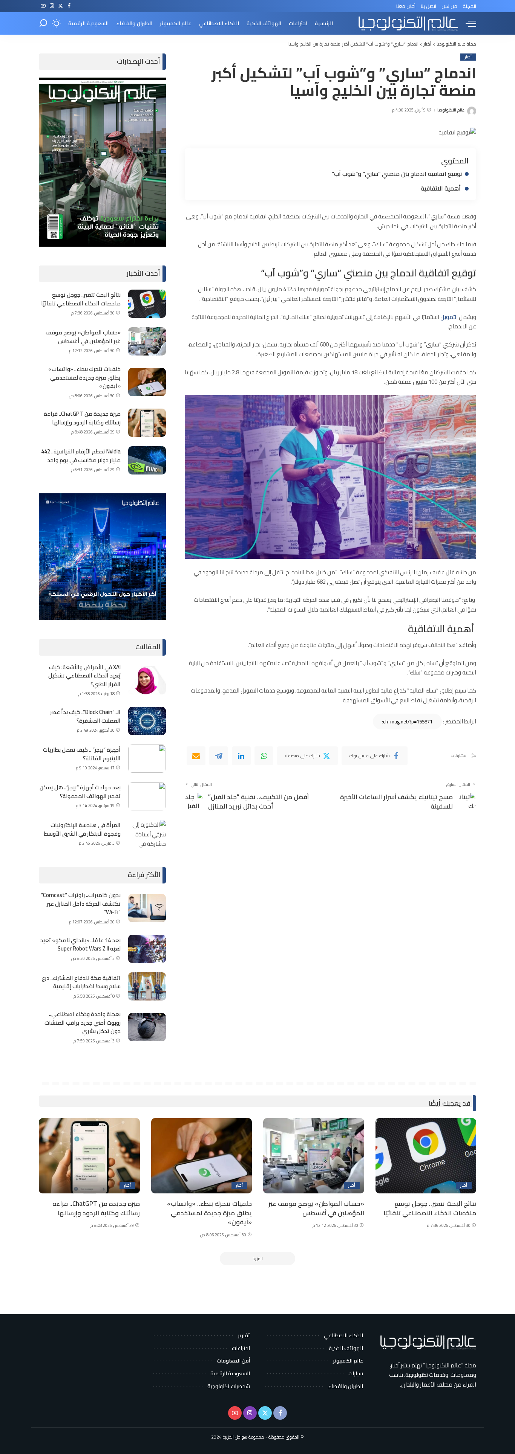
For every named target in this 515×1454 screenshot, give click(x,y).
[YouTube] (43, 6)
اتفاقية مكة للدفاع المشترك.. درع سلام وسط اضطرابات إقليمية (81, 982)
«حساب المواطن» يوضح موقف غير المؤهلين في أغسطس (83, 336)
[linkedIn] (241, 755)
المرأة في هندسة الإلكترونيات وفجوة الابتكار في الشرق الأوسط (82, 829)
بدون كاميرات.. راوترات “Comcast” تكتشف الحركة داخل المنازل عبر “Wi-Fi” (81, 903)
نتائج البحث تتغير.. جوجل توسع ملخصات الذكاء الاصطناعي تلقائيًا (81, 299)
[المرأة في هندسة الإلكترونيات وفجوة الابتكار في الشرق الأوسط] (147, 834)
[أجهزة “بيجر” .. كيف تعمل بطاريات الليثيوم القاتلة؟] (147, 759)
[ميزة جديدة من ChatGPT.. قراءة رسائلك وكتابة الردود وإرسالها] (147, 423)
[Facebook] (69, 6)
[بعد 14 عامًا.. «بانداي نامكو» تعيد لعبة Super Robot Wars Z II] (147, 949)
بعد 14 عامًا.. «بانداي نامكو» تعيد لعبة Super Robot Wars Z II (80, 944)
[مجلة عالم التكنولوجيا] (407, 23)
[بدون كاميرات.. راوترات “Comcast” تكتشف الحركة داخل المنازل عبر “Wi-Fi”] (147, 908)
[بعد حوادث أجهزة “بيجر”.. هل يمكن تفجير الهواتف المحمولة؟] (147, 796)
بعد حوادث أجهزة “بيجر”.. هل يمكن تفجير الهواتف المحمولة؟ (80, 791)
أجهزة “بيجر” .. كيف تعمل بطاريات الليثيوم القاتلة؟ (82, 754)
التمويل (449, 316)
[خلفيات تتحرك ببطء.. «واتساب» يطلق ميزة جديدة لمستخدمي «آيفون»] (147, 382)
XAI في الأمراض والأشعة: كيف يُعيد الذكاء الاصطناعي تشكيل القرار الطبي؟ (84, 676)
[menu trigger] (467, 23)
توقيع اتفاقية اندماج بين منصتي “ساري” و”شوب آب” (397, 173)
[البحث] (43, 23)
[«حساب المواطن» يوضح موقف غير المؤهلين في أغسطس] (147, 341)
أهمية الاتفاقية (441, 188)
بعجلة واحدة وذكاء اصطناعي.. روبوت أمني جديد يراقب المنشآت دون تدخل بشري (82, 1022)
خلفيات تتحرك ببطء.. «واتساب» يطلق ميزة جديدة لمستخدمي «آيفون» (84, 377)
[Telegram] (218, 755)
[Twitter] (60, 6)
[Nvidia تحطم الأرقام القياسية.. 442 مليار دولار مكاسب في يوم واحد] (147, 460)
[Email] (196, 755)
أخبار (468, 57)
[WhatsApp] (263, 755)
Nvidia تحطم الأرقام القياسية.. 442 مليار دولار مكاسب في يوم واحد (81, 455)
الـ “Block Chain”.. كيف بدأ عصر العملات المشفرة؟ (85, 716)
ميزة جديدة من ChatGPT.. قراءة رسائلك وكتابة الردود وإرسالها (82, 418)
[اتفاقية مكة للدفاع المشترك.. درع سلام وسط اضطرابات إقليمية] (147, 986)
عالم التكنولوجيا (450, 110)
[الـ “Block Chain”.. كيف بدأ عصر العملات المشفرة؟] (147, 721)
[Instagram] (52, 6)
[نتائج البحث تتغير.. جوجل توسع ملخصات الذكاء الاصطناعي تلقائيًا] (147, 304)
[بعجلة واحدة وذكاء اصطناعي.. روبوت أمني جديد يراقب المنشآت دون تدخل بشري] (147, 1027)
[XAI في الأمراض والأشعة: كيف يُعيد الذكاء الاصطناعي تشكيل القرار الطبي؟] (147, 680)
